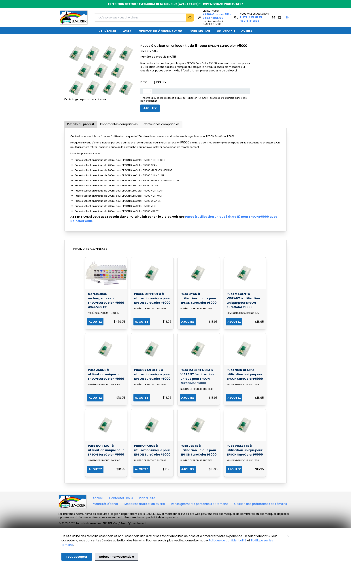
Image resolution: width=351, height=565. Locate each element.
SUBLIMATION (200, 31)
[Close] (288, 535)
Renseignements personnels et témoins (199, 504)
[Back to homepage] (74, 17)
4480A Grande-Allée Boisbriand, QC (217, 16)
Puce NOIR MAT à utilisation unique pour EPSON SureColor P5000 (106, 450)
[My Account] (273, 17)
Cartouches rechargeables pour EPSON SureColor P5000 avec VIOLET (106, 300)
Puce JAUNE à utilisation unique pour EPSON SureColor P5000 (106, 374)
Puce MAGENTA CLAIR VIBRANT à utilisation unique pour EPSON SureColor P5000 (197, 376)
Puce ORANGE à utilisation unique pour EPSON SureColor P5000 (152, 450)
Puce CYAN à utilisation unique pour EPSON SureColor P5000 (198, 298)
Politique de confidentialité (227, 540)
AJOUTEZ (95, 322)
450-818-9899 (249, 21)
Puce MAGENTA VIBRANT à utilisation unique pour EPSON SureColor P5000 (243, 300)
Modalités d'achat (105, 504)
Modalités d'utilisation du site (144, 504)
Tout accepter (76, 557)
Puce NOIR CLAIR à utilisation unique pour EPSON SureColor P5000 (245, 374)
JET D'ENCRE (107, 31)
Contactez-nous (121, 498)
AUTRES (246, 31)
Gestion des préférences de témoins (260, 504)
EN (287, 17)
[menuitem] (107, 30)
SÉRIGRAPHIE (225, 31)
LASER (127, 31)
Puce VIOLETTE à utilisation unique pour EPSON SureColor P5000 (245, 450)
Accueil (98, 498)
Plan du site (147, 498)
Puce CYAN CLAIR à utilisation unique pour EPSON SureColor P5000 (152, 374)
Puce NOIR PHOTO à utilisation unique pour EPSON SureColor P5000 (152, 298)
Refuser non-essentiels (116, 557)
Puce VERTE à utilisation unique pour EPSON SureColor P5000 (198, 450)
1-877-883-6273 (251, 17)
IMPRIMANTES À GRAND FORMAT (161, 31)
